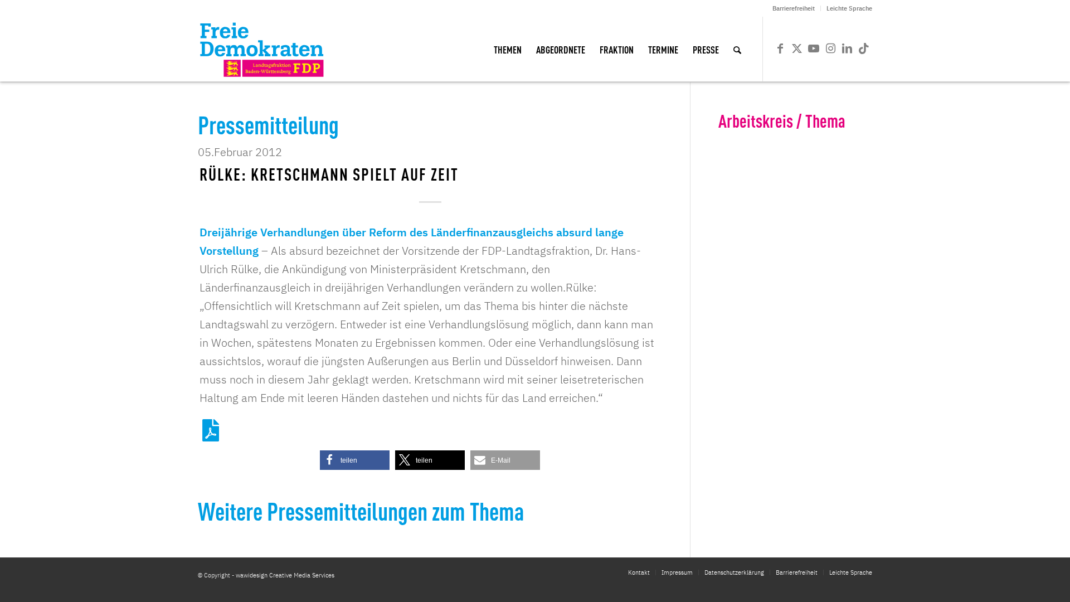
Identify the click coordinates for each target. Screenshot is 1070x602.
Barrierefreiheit (793, 8)
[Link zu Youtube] (813, 48)
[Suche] (737, 49)
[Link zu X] (797, 48)
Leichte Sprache (849, 8)
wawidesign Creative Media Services (285, 575)
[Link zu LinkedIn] (847, 48)
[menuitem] (794, 8)
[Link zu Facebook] (780, 48)
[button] (355, 460)
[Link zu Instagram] (830, 48)
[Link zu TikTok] (863, 48)
